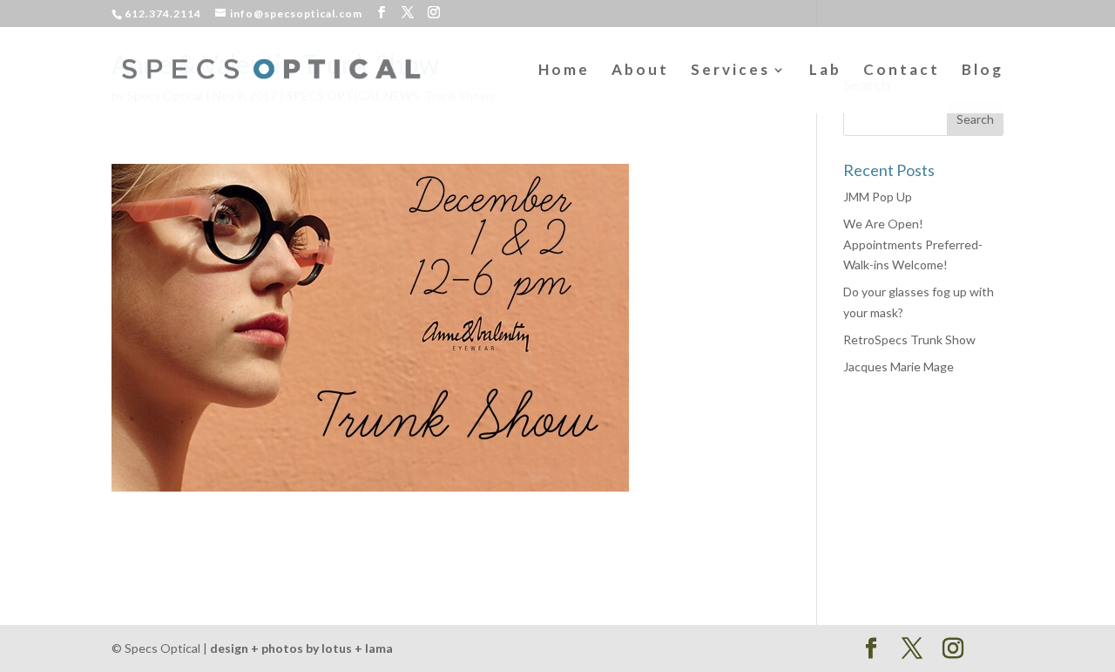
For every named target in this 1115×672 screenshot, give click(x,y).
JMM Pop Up (877, 196)
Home (564, 71)
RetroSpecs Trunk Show (909, 339)
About (640, 71)
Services (730, 71)
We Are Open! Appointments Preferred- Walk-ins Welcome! (913, 244)
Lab (825, 71)
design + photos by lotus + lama (301, 648)
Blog (983, 71)
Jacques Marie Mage (898, 366)
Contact (901, 71)
